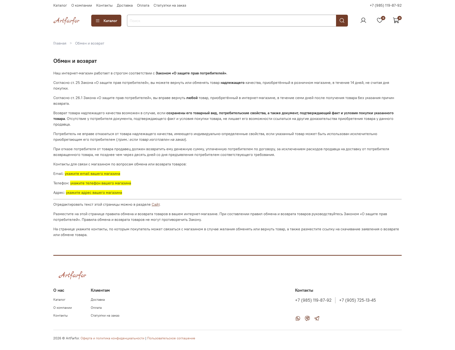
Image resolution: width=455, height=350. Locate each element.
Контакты (104, 5)
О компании (81, 5)
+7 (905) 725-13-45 (357, 300)
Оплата (143, 5)
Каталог (60, 5)
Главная (59, 43)
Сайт (155, 204)
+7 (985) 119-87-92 (386, 5)
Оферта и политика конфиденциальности (112, 338)
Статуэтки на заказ (170, 5)
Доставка (125, 5)
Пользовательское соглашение (171, 338)
